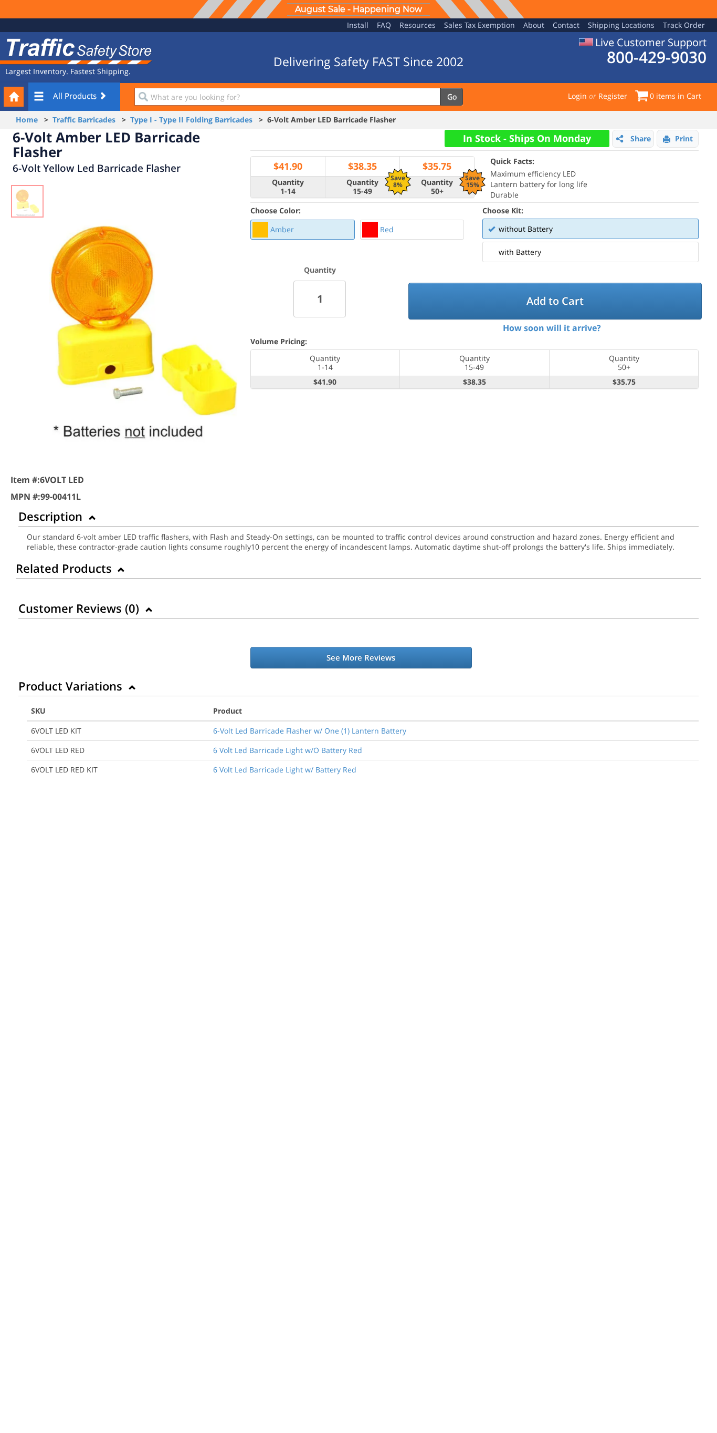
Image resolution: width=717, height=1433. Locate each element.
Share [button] (640, 138)
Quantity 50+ (437, 187)
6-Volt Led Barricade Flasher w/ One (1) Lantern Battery (309, 731)
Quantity (320, 270)
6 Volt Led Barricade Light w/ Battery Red (284, 770)
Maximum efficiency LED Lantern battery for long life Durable (538, 178)
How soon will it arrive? (552, 328)
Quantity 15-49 (362, 187)
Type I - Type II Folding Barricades (191, 120)
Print (684, 138)
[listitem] (302, 230)
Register (612, 96)
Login (577, 96)
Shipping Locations (621, 25)
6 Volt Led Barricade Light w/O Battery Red (287, 750)
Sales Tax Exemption (479, 25)
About (533, 25)
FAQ (384, 25)
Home (27, 120)
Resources (417, 25)
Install (357, 25)
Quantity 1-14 (288, 187)
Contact (566, 25)
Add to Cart (555, 301)
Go (452, 96)
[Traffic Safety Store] (76, 50)
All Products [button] (76, 95)
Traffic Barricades (83, 120)
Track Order (684, 25)
